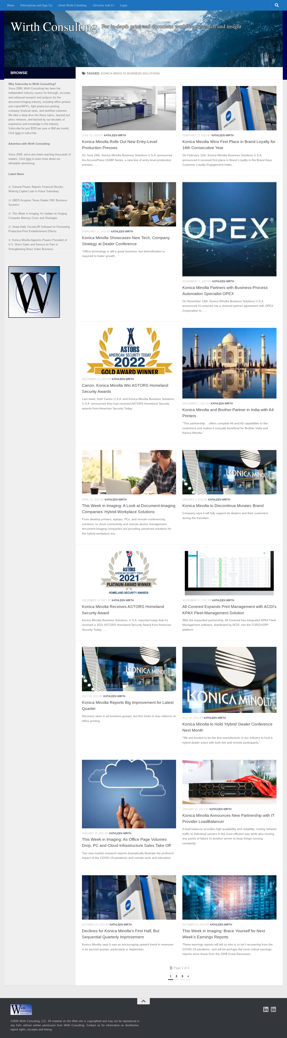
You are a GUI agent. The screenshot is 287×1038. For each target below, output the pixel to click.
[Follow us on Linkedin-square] (266, 1009)
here (18, 133)
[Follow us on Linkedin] (273, 1009)
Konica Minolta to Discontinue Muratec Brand (223, 505)
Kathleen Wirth (115, 135)
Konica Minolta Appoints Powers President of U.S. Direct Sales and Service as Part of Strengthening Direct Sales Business (37, 244)
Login (123, 5)
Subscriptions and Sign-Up (36, 5)
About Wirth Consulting (72, 5)
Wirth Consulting (54, 26)
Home (10, 5)
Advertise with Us (103, 5)
